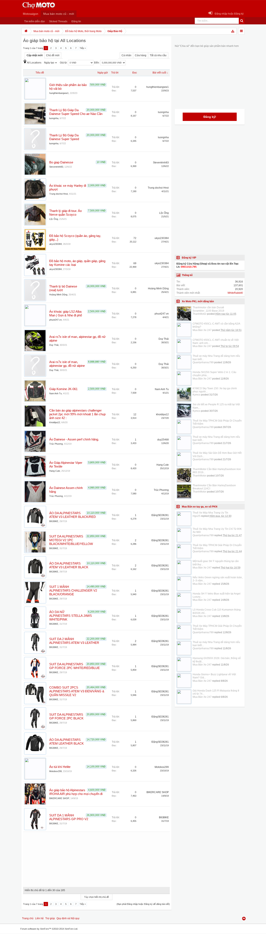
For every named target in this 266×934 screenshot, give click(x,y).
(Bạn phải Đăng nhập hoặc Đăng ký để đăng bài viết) (143, 904)
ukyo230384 (55, 244)
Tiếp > (83, 48)
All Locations (34, 62)
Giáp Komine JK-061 (63, 389)
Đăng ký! (209, 116)
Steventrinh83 (56, 166)
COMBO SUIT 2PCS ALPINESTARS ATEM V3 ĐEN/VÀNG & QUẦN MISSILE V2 (76, 691)
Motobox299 (55, 771)
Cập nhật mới (35, 55)
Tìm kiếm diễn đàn (34, 21)
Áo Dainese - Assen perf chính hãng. (74, 439)
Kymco (196, 394)
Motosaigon (30, 13)
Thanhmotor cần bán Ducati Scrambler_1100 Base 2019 (208, 309)
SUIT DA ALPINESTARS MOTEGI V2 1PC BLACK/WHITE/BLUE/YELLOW (71, 540)
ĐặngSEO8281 (160, 515)
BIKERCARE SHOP (59, 798)
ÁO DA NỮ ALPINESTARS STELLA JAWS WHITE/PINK (70, 615)
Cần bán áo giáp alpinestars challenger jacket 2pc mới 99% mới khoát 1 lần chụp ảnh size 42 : (77, 414)
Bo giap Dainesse (61, 162)
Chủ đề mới (52, 55)
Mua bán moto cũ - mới (58, 13)
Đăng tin (76, 21)
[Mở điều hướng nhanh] (233, 31)
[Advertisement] (96, 858)
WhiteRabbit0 (235, 292)
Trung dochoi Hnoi (58, 194)
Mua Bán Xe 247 (202, 330)
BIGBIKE (53, 521)
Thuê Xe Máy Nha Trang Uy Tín (210, 512)
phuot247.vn (55, 319)
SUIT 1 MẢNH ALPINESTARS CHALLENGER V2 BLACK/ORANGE (73, 590)
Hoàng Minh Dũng (58, 294)
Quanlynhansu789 (203, 362)
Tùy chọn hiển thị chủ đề (96, 897)
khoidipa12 (54, 422)
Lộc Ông (53, 219)
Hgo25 (196, 516)
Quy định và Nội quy (68, 918)
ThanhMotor (199, 313)
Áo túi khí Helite (59, 767)
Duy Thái (53, 345)
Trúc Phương (56, 444)
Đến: (97, 62)
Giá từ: (64, 62)
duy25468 (163, 439)
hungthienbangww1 (59, 93)
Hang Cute (54, 471)
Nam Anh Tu (55, 393)
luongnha (53, 118)
